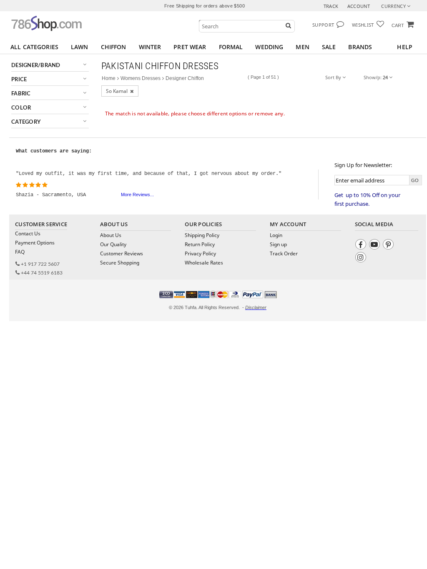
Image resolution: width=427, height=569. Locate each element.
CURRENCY (394, 6)
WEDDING (269, 47)
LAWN (79, 47)
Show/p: (376, 77)
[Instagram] (362, 258)
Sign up (278, 244)
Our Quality (113, 244)
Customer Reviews (121, 253)
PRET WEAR (189, 47)
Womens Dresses (141, 78)
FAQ (20, 251)
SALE (329, 47)
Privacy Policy (200, 253)
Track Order (284, 253)
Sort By (333, 77)
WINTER (150, 47)
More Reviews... (137, 194)
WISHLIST (363, 25)
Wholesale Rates (204, 262)
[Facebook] (362, 245)
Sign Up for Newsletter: (363, 165)
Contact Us (27, 233)
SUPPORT (323, 25)
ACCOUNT (358, 6)
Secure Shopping (119, 262)
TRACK (331, 6)
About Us (110, 235)
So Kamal (118, 91)
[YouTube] (375, 245)
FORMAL (231, 47)
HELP (404, 47)
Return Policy (200, 244)
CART (398, 25)
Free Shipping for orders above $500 (204, 5)
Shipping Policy (202, 235)
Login (276, 235)
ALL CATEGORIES (34, 47)
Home (109, 78)
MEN (302, 47)
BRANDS (360, 47)
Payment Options (35, 242)
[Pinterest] (389, 245)
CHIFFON (113, 47)
